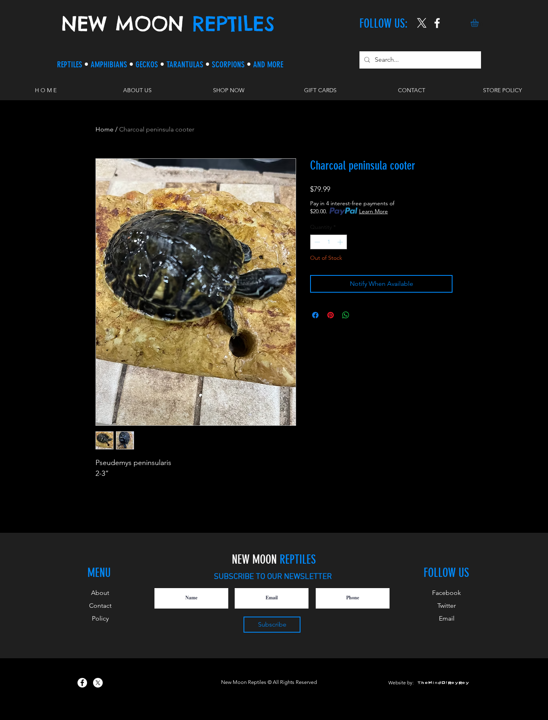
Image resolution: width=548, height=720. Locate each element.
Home (104, 129)
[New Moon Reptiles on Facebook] (82, 683)
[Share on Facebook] (315, 315)
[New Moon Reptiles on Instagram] (437, 23)
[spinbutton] (328, 242)
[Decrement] (316, 242)
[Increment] (341, 242)
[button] (479, 23)
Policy (100, 618)
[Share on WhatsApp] (346, 315)
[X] (421, 23)
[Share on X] (361, 315)
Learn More (373, 211)
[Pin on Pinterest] (330, 315)
